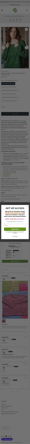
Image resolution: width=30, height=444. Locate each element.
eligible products (20, 221)
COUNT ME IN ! (15, 229)
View (16, 221)
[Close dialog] (27, 206)
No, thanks (15, 236)
